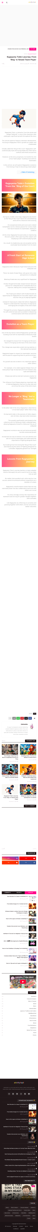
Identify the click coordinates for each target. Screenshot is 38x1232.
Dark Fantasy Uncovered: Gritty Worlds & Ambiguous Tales (20, 1154)
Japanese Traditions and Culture (19, 1011)
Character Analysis (19, 999)
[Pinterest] (22, 718)
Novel (19, 1032)
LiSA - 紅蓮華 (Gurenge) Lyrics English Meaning (16, 941)
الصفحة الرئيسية (32, 54)
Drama (19, 1035)
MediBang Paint (19, 1013)
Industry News (19, 1008)
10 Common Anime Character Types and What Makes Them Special (16, 957)
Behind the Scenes (19, 1030)
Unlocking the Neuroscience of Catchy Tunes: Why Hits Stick (19, 1148)
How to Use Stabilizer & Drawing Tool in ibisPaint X (15, 949)
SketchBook (19, 1016)
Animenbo (24, 724)
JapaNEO (23, 1229)
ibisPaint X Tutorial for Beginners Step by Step (15, 933)
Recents (19, 892)
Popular (30, 892)
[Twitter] (26, 718)
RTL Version (8, 1226)
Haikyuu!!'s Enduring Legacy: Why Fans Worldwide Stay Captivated (28, 778)
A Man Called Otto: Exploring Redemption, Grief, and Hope (20, 1165)
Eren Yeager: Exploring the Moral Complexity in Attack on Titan (10, 758)
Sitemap (15, 1226)
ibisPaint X (19, 996)
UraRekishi (15, 1229)
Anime (25, 54)
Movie (19, 1023)
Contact (21, 1226)
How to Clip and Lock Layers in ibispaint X (17, 963)
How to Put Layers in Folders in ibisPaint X (17, 918)
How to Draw (19, 1020)
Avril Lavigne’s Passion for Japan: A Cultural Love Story (21, 1176)
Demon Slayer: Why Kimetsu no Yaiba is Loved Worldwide (10, 777)
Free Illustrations (19, 1025)
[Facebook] (30, 718)
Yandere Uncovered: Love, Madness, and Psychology (18, 49)
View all (3, 740)
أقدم (4, 848)
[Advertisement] (19, 25)
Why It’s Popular (19, 1001)
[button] (26, 172)
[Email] (14, 718)
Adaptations (19, 1028)
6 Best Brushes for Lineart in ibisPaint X (17, 896)
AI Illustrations (19, 1018)
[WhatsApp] (18, 718)
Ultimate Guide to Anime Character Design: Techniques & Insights (16, 912)
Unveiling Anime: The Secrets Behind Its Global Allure (28, 757)
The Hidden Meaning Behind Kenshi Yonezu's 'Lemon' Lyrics (20, 1159)
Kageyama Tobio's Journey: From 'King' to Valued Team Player (11, 798)
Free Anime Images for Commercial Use (17, 904)
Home (31, 1226)
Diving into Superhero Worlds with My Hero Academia (28, 797)
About (26, 1226)
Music (19, 1006)
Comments (7, 892)
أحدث (34, 848)
